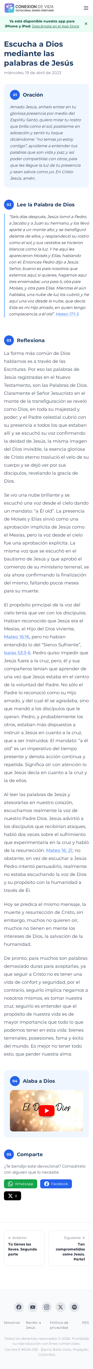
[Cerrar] (86, 24)
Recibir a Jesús (33, 1325)
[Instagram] (47, 1307)
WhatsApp (24, 1184)
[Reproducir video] (46, 1110)
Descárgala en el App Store (55, 26)
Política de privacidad (59, 1325)
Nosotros (12, 1322)
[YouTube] (33, 1307)
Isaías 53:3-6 (17, 653)
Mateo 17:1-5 (67, 314)
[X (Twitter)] (60, 1307)
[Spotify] (74, 1307)
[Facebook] (19, 1307)
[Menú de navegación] (86, 8)
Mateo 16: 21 (59, 850)
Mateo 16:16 (16, 637)
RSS (85, 1322)
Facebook (59, 1184)
